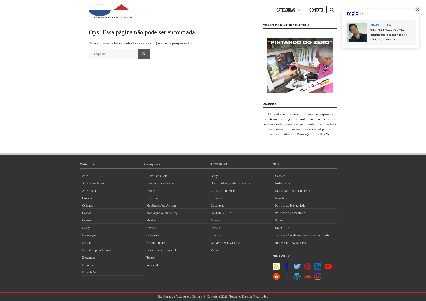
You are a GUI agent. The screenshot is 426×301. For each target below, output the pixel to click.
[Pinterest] (307, 269)
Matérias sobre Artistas (161, 205)
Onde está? (153, 235)
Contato (316, 10)
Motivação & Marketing (162, 213)
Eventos (87, 265)
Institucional (283, 183)
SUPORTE (282, 228)
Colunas (87, 205)
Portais (215, 228)
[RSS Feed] (276, 269)
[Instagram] (317, 279)
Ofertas (151, 228)
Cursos (86, 220)
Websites (216, 250)
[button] (331, 9)
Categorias (285, 10)
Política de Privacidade (290, 205)
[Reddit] (276, 279)
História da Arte (156, 176)
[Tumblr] (286, 279)
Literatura (153, 198)
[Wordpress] (297, 279)
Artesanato (89, 190)
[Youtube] (328, 269)
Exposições (89, 272)
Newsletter (282, 198)
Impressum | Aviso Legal (291, 242)
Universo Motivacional (226, 242)
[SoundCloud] (307, 279)
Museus (216, 220)
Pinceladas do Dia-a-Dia (162, 250)
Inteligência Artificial (160, 183)
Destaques (88, 257)
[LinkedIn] (317, 269)
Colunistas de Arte (223, 190)
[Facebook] (286, 269)
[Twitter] (297, 269)
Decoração (89, 235)
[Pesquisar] (144, 54)
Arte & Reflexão (93, 183)
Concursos (217, 198)
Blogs (214, 176)
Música (151, 220)
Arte (85, 176)
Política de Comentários (290, 213)
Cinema (87, 198)
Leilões (151, 190)
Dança (86, 228)
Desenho (87, 242)
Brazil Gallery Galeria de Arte (230, 183)
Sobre (279, 220)
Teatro (150, 257)
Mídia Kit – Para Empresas (292, 190)
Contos (86, 213)
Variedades (153, 265)
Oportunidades (155, 242)
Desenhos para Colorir (96, 250)
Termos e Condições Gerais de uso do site (302, 235)
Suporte (216, 235)
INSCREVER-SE (222, 213)
